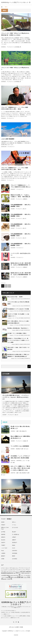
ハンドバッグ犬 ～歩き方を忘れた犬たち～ (21, 254)
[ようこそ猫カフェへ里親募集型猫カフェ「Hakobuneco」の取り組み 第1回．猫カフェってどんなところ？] (16, 498)
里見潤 (2, 522)
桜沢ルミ (14, 522)
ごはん (6, 568)
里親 (4, 579)
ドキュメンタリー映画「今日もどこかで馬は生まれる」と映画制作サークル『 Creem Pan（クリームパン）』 (15, 68)
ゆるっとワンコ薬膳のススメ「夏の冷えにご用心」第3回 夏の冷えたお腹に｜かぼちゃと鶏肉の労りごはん (20, 468)
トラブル (15, 325)
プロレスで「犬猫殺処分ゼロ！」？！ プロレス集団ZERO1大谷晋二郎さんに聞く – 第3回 (14, 108)
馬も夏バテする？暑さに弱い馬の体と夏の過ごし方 (20, 427)
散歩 (26, 573)
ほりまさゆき (15, 527)
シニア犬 (10, 569)
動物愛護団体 (9, 573)
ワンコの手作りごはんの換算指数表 (20, 446)
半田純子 (3, 524)
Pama (2, 550)
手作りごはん (20, 573)
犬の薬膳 (6, 577)
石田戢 (2, 558)
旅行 (28, 573)
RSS (18, 622)
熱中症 (12, 575)
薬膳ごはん (24, 577)
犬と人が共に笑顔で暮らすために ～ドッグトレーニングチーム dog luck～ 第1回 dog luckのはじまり (16, 397)
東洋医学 (4, 575)
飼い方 (24, 208)
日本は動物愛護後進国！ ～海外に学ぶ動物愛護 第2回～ (21, 234)
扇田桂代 (25, 199)
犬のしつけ (23, 575)
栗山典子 (14, 531)
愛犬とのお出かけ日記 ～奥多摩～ (15, 296)
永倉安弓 (3, 542)
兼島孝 (13, 556)
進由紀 (17, 330)
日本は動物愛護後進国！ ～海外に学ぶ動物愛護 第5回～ (21, 205)
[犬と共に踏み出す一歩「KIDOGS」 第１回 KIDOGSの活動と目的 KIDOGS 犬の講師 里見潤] (6, 498)
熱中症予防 (16, 575)
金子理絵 (3, 531)
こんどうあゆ (4, 548)
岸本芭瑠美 (14, 553)
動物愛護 (3, 573)
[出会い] (26, 508)
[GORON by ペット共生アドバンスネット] (14, 2)
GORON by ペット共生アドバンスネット (16, 603)
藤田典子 (3, 556)
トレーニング (16, 569)
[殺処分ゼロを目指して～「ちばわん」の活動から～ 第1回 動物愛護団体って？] (26, 498)
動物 (30, 571)
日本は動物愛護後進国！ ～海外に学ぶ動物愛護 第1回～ (21, 244)
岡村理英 (3, 534)
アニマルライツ (10, 46)
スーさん (14, 524)
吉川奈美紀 (17, 46)
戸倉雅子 (3, 545)
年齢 (14, 573)
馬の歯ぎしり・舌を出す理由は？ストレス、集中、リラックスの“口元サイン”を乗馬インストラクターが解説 (18, 340)
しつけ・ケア (25, 460)
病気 (12, 577)
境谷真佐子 (18, 448)
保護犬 (24, 571)
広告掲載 (21, 627)
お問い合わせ (11, 627)
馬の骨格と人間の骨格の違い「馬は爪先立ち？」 (18, 328)
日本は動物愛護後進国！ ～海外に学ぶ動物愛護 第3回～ (21, 224)
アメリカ (21, 568)
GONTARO (18, 460)
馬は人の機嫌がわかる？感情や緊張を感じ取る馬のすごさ (20, 437)
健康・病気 (18, 431)
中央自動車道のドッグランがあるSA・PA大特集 (18, 309)
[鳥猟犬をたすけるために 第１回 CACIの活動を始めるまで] (16, 508)
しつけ (10, 568)
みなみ (21, 298)
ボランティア (7, 571)
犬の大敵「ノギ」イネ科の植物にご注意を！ (17, 333)
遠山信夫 (3, 539)
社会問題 (15, 577)
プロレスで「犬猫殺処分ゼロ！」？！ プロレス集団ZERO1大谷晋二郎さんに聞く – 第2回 (14, 168)
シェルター (5, 569)
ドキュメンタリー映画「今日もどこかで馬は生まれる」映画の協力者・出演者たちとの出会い (15, 34)
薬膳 (18, 577)
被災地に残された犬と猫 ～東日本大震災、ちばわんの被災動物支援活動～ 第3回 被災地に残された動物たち (21, 273)
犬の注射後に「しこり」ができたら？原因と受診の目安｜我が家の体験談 (20, 456)
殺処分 (8, 575)
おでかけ (16, 298)
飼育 (9, 579)
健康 (27, 571)
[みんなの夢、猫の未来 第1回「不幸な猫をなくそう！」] (6, 508)
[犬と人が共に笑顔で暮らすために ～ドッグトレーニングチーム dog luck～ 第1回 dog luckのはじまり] (16, 486)
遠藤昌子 (14, 539)
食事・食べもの (24, 448)
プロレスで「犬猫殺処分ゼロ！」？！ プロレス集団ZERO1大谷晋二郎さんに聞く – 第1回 (21, 186)
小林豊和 (3, 553)
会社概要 (16, 627)
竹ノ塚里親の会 (15, 534)
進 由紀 (22, 330)
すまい (16, 358)
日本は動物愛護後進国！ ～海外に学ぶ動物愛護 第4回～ (21, 215)
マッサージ (14, 571)
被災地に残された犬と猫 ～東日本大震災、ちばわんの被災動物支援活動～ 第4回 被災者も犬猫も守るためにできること (21, 264)
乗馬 (21, 571)
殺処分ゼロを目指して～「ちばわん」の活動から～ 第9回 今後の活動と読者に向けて (20, 196)
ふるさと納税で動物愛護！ (8, 139)
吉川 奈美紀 (21, 325)
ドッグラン (23, 569)
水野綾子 (14, 537)
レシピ (18, 571)
